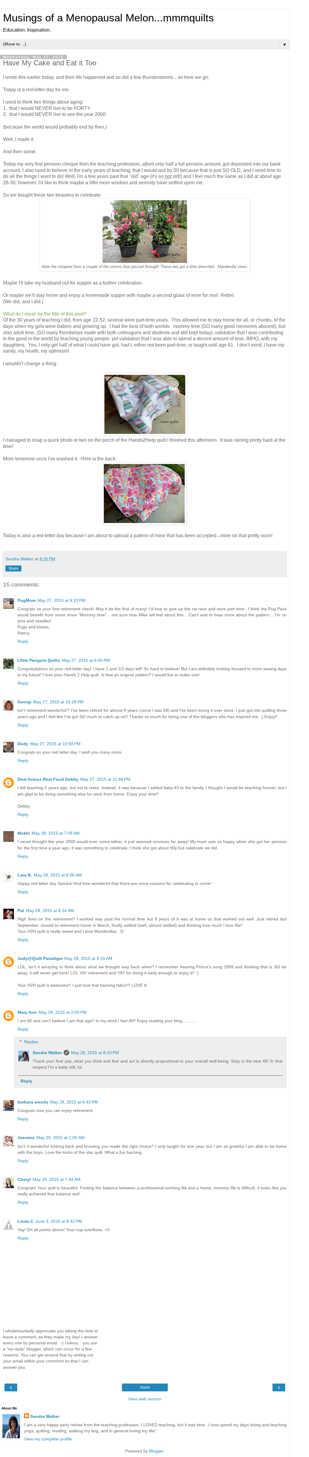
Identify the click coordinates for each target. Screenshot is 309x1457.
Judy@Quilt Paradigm (40, 958)
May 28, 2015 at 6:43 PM (74, 1102)
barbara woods (33, 1102)
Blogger (156, 1451)
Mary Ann (27, 1012)
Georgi (24, 701)
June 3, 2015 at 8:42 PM (58, 1221)
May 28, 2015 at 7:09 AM (56, 833)
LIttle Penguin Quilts (39, 660)
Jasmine (26, 1137)
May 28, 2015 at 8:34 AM (50, 910)
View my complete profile (48, 1439)
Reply (23, 641)
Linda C (25, 1221)
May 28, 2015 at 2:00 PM (63, 1012)
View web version (144, 1398)
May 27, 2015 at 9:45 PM (86, 660)
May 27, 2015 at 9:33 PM (61, 600)
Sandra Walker (47, 1052)
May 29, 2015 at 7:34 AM (57, 1179)
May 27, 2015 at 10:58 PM (55, 743)
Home (145, 1387)
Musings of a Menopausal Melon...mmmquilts (108, 17)
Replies (31, 1041)
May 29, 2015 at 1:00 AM (60, 1137)
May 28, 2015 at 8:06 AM (58, 875)
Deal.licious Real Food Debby (48, 779)
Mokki (24, 833)
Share (13, 568)
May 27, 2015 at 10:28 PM (58, 701)
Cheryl (24, 1179)
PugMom (27, 600)
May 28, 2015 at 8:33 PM (95, 1052)
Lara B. (25, 875)
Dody (23, 743)
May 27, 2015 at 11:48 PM (105, 779)
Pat (21, 910)
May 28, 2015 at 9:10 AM (88, 958)
